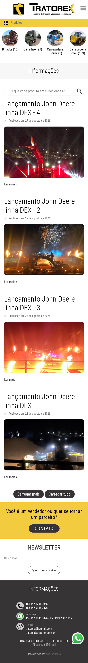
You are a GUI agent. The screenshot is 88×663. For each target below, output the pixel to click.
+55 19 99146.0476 (37, 607)
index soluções (53, 654)
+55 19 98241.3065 (37, 604)
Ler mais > (10, 184)
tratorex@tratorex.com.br (40, 632)
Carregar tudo (60, 494)
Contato (44, 528)
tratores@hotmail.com (39, 628)
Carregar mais (28, 494)
